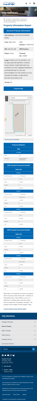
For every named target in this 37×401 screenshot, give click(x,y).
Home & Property (15, 18)
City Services (8, 18)
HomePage (4, 18)
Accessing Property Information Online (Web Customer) (15, 20)
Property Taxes (24, 18)
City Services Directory (8, 343)
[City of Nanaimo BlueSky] (14, 355)
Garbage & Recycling (7, 322)
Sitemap (24, 394)
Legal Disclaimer (6, 394)
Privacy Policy (16, 394)
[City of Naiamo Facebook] (3, 355)
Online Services (6, 335)
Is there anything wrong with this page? (15, 309)
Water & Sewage (6, 330)
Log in (26, 3)
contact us (4, 384)
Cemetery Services (7, 339)
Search (30, 3)
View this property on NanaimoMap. (12, 139)
